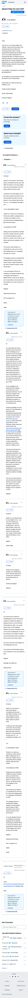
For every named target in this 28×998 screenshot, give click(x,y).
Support (21, 990)
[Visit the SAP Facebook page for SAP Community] (9, 976)
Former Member (11, 19)
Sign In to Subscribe (17, 12)
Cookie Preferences (7, 994)
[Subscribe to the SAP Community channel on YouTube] (15, 976)
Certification (5, 33)
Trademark (7, 990)
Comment (15, 109)
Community (11, 2)
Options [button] (25, 12)
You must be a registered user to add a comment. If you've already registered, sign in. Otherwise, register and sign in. (14, 317)
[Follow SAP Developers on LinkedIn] (18, 976)
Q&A (4, 6)
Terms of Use (21, 981)
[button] (3, 26)
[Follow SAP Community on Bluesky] (12, 976)
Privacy (7, 981)
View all (4, 968)
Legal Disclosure (21, 985)
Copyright (7, 985)
